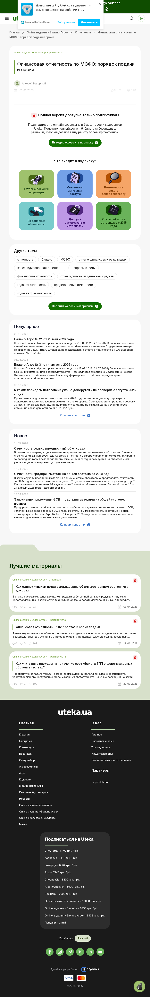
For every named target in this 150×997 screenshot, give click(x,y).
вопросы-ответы (84, 268)
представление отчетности (73, 285)
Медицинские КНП (31, 785)
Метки (23, 824)
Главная (24, 734)
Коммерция (26, 747)
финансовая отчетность (34, 276)
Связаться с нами (102, 741)
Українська (66, 938)
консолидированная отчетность (40, 268)
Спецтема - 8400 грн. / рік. (62, 850)
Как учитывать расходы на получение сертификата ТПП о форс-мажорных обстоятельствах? (74, 666)
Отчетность (56, 52)
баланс (47, 259)
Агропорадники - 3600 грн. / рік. (65, 886)
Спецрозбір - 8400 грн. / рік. (62, 879)
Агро (22, 773)
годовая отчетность (31, 285)
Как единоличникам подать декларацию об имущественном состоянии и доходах (72, 589)
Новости (24, 798)
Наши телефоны (102, 753)
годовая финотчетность (34, 293)
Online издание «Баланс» (35, 805)
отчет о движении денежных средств (87, 276)
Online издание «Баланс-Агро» (31, 52)
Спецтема (25, 741)
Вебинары (25, 753)
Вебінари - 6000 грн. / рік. (61, 893)
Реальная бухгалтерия (33, 792)
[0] (139, 986)
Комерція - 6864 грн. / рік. (61, 865)
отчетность (25, 259)
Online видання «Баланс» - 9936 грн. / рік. (71, 908)
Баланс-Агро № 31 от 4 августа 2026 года (46, 365)
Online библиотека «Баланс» (37, 817)
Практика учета (57, 620)
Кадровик (25, 779)
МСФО (65, 259)
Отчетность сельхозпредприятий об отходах (49, 448)
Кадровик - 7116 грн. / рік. (61, 857)
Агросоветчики (28, 766)
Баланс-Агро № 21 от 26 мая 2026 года (44, 339)
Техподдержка (100, 747)
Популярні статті (55, 922)
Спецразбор (27, 760)
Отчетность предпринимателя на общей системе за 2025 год (61, 474)
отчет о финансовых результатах (102, 259)
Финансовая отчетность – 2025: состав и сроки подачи (58, 627)
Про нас (96, 734)
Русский (83, 938)
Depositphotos (100, 782)
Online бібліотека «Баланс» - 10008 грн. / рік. (73, 901)
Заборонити (66, 22)
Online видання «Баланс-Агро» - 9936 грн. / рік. (75, 915)
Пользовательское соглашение (111, 760)
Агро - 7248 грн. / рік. (58, 872)
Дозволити (89, 22)
